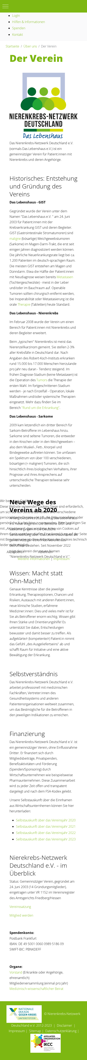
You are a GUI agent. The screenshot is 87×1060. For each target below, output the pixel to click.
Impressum (61, 559)
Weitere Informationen (34, 559)
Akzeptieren (15, 552)
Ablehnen (45, 552)
